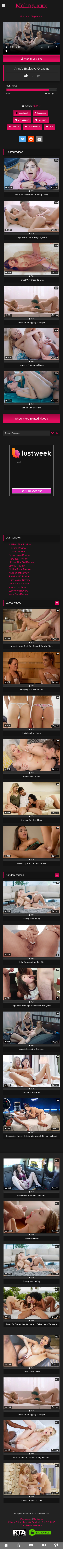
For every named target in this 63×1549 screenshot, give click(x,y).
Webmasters (26, 1519)
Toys (51, 126)
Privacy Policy (14, 1522)
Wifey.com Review (18, 590)
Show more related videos (31, 418)
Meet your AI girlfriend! (31, 16)
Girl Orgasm (23, 120)
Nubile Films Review (20, 569)
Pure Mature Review (19, 580)
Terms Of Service (31, 1522)
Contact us (38, 1519)
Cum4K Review (17, 551)
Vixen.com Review (18, 587)
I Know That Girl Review (21, 562)
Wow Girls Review (18, 594)
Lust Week (23, 113)
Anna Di (37, 106)
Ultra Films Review (19, 583)
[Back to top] (56, 1538)
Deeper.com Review (19, 555)
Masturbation (34, 126)
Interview (42, 120)
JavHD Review (17, 566)
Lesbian (15, 126)
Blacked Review (17, 548)
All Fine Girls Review (20, 544)
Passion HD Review (19, 576)
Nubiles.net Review (19, 573)
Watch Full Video (33, 58)
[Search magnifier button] (57, 433)
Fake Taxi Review (18, 558)
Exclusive (41, 113)
